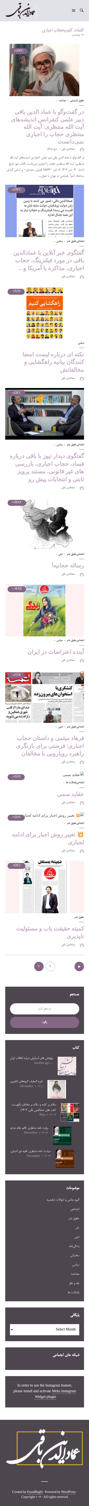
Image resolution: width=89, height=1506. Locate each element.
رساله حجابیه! (68, 565)
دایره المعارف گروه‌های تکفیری (26, 1081)
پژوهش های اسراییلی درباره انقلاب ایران (31, 1058)
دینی (72, 100)
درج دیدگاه (52, 149)
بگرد (44, 1022)
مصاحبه (62, 100)
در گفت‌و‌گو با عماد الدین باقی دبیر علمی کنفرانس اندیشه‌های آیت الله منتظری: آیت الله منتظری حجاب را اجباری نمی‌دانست (47, 126)
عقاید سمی (70, 794)
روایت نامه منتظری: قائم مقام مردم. (29, 1128)
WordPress (68, 1492)
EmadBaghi (35, 1492)
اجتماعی (80, 241)
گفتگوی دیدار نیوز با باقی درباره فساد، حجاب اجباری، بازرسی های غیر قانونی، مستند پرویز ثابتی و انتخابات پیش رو (47, 467)
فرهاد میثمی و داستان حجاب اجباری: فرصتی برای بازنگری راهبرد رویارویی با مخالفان (50, 745)
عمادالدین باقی (68, 149)
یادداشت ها (71, 782)
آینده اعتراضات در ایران (56, 651)
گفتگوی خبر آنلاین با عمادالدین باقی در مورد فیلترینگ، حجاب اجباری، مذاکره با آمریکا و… (48, 260)
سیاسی (59, 241)
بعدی (79, 966)
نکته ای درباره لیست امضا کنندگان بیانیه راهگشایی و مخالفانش (53, 361)
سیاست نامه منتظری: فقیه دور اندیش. (30, 1151)
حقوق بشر (79, 100)
